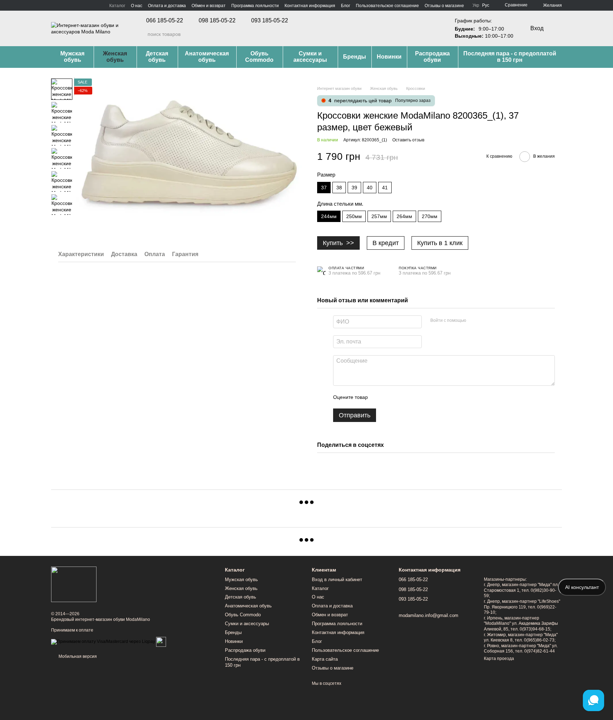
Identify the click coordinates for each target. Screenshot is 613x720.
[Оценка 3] (402, 397)
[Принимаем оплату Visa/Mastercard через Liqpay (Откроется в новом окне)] (103, 641)
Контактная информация (310, 5)
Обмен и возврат (209, 5)
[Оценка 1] (379, 397)
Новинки (389, 57)
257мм (379, 216)
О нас (136, 5)
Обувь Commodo (259, 56)
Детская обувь (157, 56)
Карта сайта (325, 659)
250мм (354, 216)
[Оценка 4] (413, 397)
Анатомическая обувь (207, 56)
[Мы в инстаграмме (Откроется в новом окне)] (62, 5)
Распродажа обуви (432, 56)
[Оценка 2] (391, 397)
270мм (429, 216)
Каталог (117, 5)
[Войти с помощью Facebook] (474, 320)
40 (369, 187)
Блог (345, 5)
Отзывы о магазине (444, 5)
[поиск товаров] (142, 34)
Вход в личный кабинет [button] (337, 579)
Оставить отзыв (408, 139)
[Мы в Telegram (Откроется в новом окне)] (71, 5)
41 (385, 187)
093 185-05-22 (269, 20)
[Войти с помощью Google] (485, 320)
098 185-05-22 (217, 20)
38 (339, 187)
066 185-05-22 (164, 20)
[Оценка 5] (425, 397)
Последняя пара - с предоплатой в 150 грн (509, 56)
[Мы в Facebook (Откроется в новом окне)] (54, 5)
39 (354, 187)
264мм (404, 216)
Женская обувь (115, 56)
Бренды (354, 57)
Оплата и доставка (167, 5)
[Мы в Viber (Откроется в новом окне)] (79, 5)
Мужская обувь (72, 56)
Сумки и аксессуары (310, 56)
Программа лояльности (255, 5)
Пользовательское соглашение (387, 5)
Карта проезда (499, 658)
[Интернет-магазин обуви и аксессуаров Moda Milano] (73, 584)
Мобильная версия (77, 656)
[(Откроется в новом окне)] (161, 641)
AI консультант (582, 587)
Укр (476, 5)
